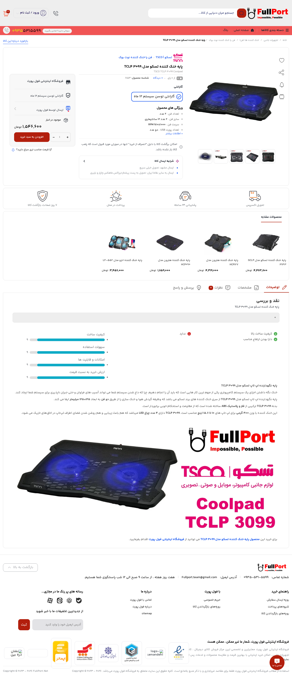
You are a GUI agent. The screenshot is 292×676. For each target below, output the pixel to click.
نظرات (216, 287)
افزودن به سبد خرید (32, 137)
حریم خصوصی (212, 600)
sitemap (147, 613)
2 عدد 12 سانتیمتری (156, 119)
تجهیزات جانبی (271, 40)
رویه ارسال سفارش (278, 600)
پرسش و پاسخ (183, 287)
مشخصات (245, 287)
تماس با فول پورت (141, 600)
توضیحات (273, 287)
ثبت (24, 624)
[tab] (276, 289)
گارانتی (178, 87)
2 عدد (162, 114)
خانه (285, 40)
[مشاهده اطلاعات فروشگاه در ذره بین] (14, 654)
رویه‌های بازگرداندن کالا (275, 613)
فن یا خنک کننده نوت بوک (222, 40)
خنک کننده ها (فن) (249, 40)
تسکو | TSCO (164, 57)
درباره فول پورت (142, 607)
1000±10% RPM (156, 124)
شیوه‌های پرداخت (278, 607)
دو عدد (154, 130)
